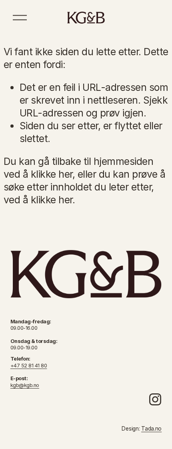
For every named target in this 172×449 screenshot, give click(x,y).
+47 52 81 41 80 (28, 366)
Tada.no (151, 429)
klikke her (51, 174)
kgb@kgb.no (24, 385)
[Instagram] (155, 399)
